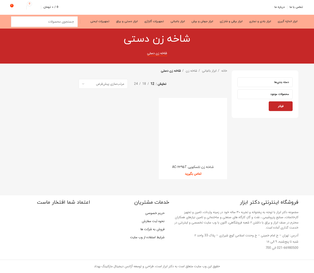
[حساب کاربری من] (22, 7)
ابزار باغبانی (209, 70)
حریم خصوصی (155, 213)
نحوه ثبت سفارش (153, 221)
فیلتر (280, 106)
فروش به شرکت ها (152, 229)
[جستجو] (16, 21)
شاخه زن (191, 70)
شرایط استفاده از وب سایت (147, 237)
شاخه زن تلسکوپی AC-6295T (193, 167)
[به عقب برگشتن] (196, 39)
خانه (223, 70)
